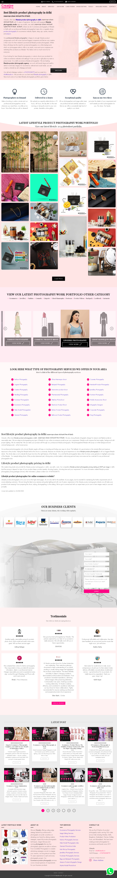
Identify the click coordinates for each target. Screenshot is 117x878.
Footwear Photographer (21, 400)
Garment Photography (21, 415)
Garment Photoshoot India (68, 846)
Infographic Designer (96, 405)
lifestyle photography (40, 74)
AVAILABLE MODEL (101, 6)
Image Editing (81, 6)
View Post (16, 762)
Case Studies (70, 6)
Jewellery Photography (97, 390)
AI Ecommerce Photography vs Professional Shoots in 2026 (100, 746)
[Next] (113, 45)
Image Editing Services (66, 833)
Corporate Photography (97, 410)
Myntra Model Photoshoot (68, 865)
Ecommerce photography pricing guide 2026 (100, 787)
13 (69, 810)
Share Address (98, 860)
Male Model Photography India (69, 843)
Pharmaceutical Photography (60, 395)
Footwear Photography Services (69, 856)
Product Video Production (68, 836)
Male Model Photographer (22, 410)
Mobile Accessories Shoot (98, 400)
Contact (112, 6)
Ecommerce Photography (22, 405)
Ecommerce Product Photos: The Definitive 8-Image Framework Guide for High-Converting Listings (72, 746)
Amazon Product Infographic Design (71, 862)
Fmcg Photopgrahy (95, 415)
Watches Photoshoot (58, 400)
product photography (10, 31)
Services (51, 6)
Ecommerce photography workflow (72, 786)
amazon (8, 34)
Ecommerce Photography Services (70, 830)
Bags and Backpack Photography (69, 859)
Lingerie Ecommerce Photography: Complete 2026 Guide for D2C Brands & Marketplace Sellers (16, 746)
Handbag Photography (21, 395)
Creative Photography (21, 390)
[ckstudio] (7, 6)
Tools (90, 6)
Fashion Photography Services (69, 840)
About (44, 6)
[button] (2, 2)
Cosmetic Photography (97, 379)
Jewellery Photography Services (69, 853)
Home (38, 6)
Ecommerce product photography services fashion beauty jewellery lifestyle (44, 787)
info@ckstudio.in (8, 74)
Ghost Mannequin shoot (59, 379)
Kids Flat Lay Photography (67, 849)
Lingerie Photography (20, 385)
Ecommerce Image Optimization (17, 786)
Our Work (60, 6)
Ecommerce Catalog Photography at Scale (44, 746)
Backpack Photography (58, 385)
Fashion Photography (20, 379)
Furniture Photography (96, 395)
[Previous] (62, 45)
